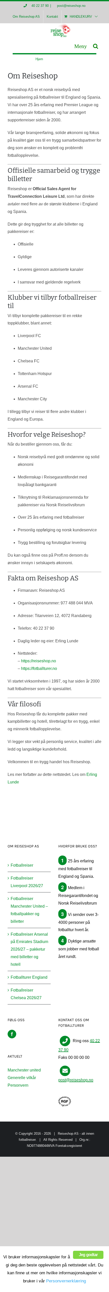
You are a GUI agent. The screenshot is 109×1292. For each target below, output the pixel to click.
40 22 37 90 (40, 6)
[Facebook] (12, 1034)
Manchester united (24, 1070)
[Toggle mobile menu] (80, 46)
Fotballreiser (22, 865)
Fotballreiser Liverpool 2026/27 (27, 882)
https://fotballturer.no (39, 668)
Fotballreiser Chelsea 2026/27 (26, 994)
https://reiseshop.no (38, 661)
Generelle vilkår (22, 1078)
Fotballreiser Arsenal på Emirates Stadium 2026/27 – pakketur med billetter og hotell (29, 949)
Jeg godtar (88, 1255)
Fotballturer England (29, 977)
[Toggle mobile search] (95, 46)
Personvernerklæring (66, 1281)
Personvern (18, 1085)
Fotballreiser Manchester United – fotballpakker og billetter (29, 910)
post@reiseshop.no (70, 6)
